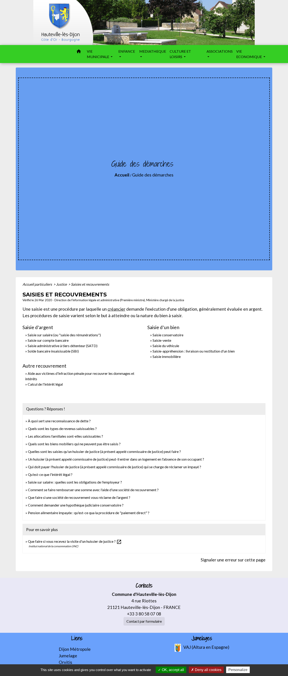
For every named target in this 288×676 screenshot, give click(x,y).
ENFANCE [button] (126, 51)
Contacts (144, 585)
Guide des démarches (152, 174)
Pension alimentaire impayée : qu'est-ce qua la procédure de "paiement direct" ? (88, 513)
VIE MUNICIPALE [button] (98, 54)
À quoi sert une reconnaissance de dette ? (59, 421)
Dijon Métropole (75, 649)
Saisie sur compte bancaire (48, 340)
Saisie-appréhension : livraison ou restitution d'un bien (194, 351)
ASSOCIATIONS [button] (220, 51)
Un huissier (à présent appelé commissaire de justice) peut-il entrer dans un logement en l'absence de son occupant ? (116, 459)
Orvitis (65, 662)
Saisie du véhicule (166, 346)
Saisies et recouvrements (90, 284)
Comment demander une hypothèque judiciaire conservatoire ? (76, 505)
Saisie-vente (162, 340)
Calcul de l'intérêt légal (45, 384)
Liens (77, 638)
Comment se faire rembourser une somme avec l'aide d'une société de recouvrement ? (93, 490)
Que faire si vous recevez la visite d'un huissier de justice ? (75, 541)
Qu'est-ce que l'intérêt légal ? (50, 474)
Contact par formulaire (144, 621)
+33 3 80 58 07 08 (144, 613)
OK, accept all (172, 670)
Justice (62, 284)
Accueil (122, 174)
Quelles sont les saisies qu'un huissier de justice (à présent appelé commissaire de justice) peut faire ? (104, 451)
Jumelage (68, 655)
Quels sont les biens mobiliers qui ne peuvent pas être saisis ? (74, 444)
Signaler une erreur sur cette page (233, 559)
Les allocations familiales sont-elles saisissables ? (65, 436)
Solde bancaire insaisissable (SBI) (53, 351)
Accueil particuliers (37, 284)
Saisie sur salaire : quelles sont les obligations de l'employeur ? (75, 482)
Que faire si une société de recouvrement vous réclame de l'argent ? (79, 497)
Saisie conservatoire (168, 335)
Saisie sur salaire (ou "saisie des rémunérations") (64, 335)
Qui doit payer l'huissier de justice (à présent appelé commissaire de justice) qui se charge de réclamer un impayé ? (114, 467)
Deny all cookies (207, 670)
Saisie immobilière (167, 356)
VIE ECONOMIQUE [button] (249, 54)
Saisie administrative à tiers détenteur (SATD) (62, 346)
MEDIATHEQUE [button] (152, 51)
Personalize (238, 670)
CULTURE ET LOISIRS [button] (180, 54)
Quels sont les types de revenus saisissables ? (62, 428)
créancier (116, 309)
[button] (78, 52)
